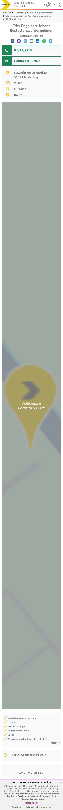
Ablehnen (16, 806)
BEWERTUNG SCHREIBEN (31, 772)
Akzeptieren (31, 803)
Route (18, 95)
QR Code (20, 89)
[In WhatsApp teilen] (44, 41)
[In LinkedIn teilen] (37, 41)
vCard (18, 83)
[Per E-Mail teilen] (31, 41)
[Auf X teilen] (25, 41)
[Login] (47, 4)
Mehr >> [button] (55, 742)
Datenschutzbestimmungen (38, 806)
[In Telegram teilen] (50, 41)
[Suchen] (56, 4)
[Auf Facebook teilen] (12, 41)
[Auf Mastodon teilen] (19, 41)
